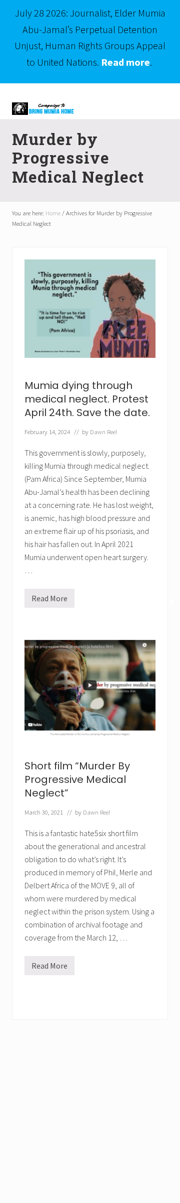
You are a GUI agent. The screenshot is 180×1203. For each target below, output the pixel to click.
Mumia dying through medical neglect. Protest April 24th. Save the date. (87, 399)
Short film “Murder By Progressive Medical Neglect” (77, 779)
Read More (50, 600)
